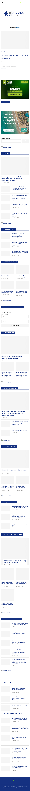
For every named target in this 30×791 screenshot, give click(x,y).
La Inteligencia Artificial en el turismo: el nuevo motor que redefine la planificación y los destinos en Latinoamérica (20, 651)
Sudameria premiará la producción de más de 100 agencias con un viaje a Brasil (20, 737)
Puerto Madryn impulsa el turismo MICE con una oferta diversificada (19, 205)
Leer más (3, 68)
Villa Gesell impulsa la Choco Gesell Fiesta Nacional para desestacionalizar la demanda (19, 197)
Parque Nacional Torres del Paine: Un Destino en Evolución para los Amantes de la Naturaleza (20, 516)
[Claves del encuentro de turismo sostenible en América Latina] (5, 643)
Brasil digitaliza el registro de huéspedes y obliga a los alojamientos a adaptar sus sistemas (20, 235)
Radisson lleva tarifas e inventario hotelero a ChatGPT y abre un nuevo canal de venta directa (20, 244)
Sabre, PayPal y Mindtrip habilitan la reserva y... (21, 276)
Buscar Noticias (5, 138)
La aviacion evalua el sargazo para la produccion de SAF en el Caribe (20, 624)
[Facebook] (18, 2)
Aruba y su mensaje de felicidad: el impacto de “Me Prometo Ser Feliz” (22, 583)
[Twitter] (20, 2)
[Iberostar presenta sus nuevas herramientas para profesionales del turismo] (7, 574)
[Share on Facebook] (12, 71)
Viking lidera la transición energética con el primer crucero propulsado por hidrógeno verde (20, 423)
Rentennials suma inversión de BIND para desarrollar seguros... (22, 292)
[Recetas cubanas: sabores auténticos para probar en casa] (5, 708)
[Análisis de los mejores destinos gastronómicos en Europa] (15, 345)
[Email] (25, 2)
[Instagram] (22, 2)
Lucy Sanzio (6, 61)
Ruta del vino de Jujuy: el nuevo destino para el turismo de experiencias (21, 374)
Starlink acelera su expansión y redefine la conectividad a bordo (21, 487)
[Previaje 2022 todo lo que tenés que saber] (5, 526)
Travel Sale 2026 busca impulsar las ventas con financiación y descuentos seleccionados (20, 728)
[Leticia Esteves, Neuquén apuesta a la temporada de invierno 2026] (5, 508)
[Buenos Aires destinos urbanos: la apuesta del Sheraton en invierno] (7, 366)
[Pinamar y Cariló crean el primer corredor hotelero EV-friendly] (5, 634)
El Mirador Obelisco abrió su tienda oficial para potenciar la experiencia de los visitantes (19, 215)
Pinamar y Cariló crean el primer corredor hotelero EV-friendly (19, 632)
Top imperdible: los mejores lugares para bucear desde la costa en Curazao (20, 698)
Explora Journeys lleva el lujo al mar (19, 430)
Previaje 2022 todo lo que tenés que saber (20, 524)
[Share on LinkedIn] (15, 71)
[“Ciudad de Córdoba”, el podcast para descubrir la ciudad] (7, 595)
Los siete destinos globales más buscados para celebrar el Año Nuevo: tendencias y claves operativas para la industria (19, 688)
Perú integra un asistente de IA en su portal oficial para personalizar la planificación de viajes (13, 178)
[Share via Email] (17, 71)
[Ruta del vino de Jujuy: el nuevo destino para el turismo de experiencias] (22, 366)
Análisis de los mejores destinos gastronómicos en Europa (11, 357)
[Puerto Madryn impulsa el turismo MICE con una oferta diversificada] (5, 207)
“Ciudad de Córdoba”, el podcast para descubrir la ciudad (7, 605)
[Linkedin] (23, 2)
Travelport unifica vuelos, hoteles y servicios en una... (7, 276)
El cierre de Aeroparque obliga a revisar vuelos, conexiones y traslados (13, 471)
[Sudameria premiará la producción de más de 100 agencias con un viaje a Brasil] (5, 738)
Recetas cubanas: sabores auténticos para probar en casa (20, 706)
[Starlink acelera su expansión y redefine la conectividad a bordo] (22, 480)
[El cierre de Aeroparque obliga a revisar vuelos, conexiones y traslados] (15, 459)
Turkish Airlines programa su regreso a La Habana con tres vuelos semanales (7, 487)
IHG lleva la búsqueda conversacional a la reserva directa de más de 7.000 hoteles (20, 252)
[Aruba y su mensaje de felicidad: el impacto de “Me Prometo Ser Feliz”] (22, 574)
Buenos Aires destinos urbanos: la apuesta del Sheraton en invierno (6, 374)
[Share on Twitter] (14, 71)
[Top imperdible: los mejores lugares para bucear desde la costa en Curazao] (5, 699)
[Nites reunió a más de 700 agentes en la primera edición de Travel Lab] (5, 720)
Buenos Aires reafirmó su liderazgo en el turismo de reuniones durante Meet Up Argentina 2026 (19, 188)
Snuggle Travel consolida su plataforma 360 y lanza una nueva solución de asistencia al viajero (13, 413)
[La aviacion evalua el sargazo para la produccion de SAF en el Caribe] (5, 625)
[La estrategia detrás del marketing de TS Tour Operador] (15, 551)
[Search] (27, 2)
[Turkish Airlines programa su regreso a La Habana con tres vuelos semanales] (7, 480)
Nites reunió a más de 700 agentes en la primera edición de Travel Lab (19, 719)
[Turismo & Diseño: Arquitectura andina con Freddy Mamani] (15, 40)
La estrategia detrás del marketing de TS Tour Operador (15, 561)
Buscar (25, 141)
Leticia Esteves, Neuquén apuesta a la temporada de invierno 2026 (20, 507)
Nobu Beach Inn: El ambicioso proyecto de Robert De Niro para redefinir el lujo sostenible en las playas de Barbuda (19, 661)
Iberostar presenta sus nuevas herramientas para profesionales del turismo (7, 583)
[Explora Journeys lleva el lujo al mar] (5, 433)
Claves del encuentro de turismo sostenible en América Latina (19, 641)
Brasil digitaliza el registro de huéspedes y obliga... (7, 292)
